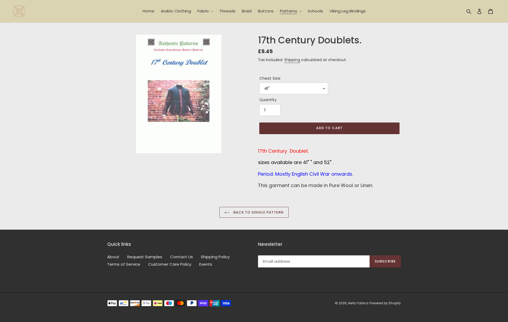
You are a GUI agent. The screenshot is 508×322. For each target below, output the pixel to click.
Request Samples (144, 257)
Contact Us (181, 257)
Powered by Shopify (385, 303)
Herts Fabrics (358, 303)
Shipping (292, 59)
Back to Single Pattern (258, 212)
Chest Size (269, 78)
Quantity (267, 99)
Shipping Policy (215, 257)
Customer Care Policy (169, 264)
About (113, 257)
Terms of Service (123, 264)
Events (205, 264)
